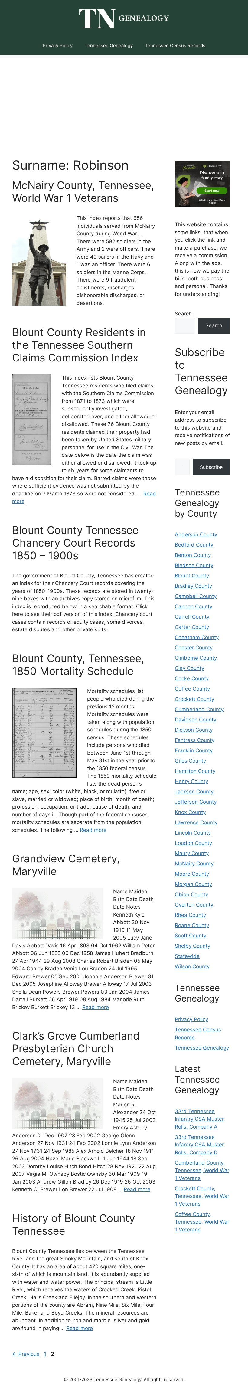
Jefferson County (196, 802)
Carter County (192, 627)
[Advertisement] (124, 100)
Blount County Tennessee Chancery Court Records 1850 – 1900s (75, 543)
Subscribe (211, 467)
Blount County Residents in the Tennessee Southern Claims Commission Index (79, 345)
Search (183, 314)
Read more (93, 830)
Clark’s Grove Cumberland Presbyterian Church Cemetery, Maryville (76, 1048)
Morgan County (193, 884)
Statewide (187, 956)
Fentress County (194, 740)
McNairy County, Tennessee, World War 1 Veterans (83, 191)
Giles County (190, 761)
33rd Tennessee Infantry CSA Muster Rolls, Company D (199, 1144)
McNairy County (194, 864)
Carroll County (192, 617)
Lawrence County (196, 822)
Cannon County (193, 606)
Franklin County (194, 750)
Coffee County (192, 689)
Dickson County (194, 730)
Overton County (194, 905)
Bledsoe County (194, 565)
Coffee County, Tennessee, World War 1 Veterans (202, 1222)
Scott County (190, 936)
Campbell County (196, 596)
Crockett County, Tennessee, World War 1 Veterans (202, 1196)
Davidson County (195, 720)
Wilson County (192, 966)
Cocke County (192, 678)
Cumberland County (199, 709)
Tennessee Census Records (175, 45)
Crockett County (194, 699)
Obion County (191, 894)
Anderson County (196, 534)
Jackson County (194, 792)
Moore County (192, 874)
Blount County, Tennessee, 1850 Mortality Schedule (78, 664)
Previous (25, 1354)
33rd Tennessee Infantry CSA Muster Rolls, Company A (199, 1119)
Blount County (192, 576)
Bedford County (194, 545)
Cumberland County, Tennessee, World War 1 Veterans (202, 1170)
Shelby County (192, 946)
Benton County (193, 555)
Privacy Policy (58, 45)
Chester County (194, 648)
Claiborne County (196, 658)
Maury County (192, 853)
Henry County (191, 781)
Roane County (192, 925)
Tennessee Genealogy (109, 45)
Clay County (189, 668)
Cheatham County (197, 637)
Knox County (190, 812)
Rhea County (190, 915)
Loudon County (193, 843)
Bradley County (193, 586)
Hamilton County (195, 771)
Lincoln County (193, 833)
